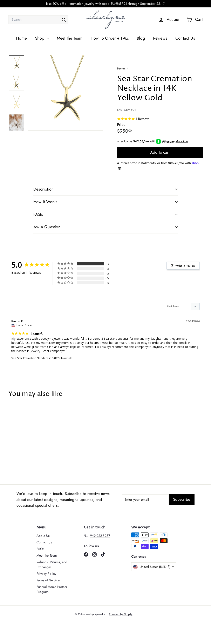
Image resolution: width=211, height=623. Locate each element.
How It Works (45, 202)
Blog (141, 38)
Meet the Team (69, 38)
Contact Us (185, 38)
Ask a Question (47, 227)
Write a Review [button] (185, 265)
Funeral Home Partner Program (51, 589)
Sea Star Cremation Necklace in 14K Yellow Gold (42, 358)
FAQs (38, 214)
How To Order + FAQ (110, 38)
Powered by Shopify (120, 614)
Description (43, 189)
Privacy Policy (46, 573)
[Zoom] (65, 92)
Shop (40, 38)
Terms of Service (48, 580)
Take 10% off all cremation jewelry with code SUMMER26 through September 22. (103, 3)
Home (21, 38)
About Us (42, 535)
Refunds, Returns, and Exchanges (51, 564)
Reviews (160, 38)
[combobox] (38, 19)
